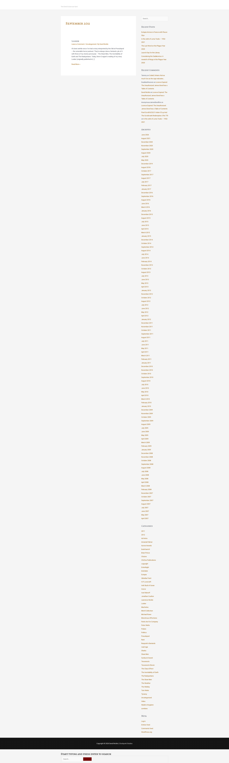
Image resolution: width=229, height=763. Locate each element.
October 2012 (146, 298)
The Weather (145, 683)
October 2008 (146, 460)
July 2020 (144, 156)
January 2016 (146, 211)
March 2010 (145, 399)
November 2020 (147, 146)
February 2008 (146, 489)
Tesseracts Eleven (148, 665)
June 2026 (145, 135)
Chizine (144, 556)
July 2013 (144, 276)
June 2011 (145, 345)
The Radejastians (147, 676)
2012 (143, 535)
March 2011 (145, 356)
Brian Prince (145, 553)
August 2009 (145, 424)
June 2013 (145, 279)
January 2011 (146, 363)
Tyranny (144, 694)
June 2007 (145, 511)
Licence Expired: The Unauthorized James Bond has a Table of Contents (154, 85)
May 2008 (144, 479)
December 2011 (147, 323)
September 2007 (147, 500)
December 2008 (147, 453)
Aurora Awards (146, 546)
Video (143, 701)
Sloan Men (145, 654)
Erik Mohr (144, 571)
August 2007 (145, 504)
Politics (144, 632)
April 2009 (144, 439)
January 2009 (146, 450)
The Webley (145, 687)
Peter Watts (145, 625)
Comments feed (147, 728)
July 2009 (144, 428)
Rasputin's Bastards (148, 643)
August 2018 (145, 167)
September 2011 (147, 334)
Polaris (143, 629)
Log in (143, 721)
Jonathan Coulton (147, 596)
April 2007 (144, 518)
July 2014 (144, 254)
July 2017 (144, 182)
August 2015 (145, 218)
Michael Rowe (146, 614)
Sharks (143, 651)
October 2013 (146, 269)
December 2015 (147, 214)
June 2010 (145, 388)
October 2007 (146, 497)
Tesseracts (145, 661)
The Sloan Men (146, 680)
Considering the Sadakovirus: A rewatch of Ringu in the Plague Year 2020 (153, 59)
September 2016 (147, 196)
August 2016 (145, 200)
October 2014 (146, 243)
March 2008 (145, 486)
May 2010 (144, 392)
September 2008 (147, 464)
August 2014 (145, 251)
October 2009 (146, 417)
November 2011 (147, 327)
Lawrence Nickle (147, 600)
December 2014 (147, 240)
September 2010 (147, 377)
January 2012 (146, 319)
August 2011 (145, 337)
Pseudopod (145, 636)
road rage (144, 647)
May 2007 (144, 515)
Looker (75, 41)
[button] (166, 4)
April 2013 (144, 287)
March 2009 (145, 442)
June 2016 (145, 203)
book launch (145, 549)
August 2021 (145, 138)
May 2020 (144, 160)
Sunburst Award (147, 658)
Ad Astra (144, 538)
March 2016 (145, 207)
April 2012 (144, 316)
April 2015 (144, 229)
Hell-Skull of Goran (147, 585)
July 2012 (144, 305)
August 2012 (145, 301)
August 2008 (145, 468)
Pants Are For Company (149, 622)
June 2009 (145, 431)
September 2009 (147, 421)
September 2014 (147, 247)
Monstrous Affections (149, 618)
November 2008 (147, 457)
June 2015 (145, 225)
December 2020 (147, 142)
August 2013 (145, 272)
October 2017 (146, 171)
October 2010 (146, 374)
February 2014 (146, 261)
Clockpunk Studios (125, 743)
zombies (144, 708)
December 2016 (147, 193)
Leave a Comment (78, 44)
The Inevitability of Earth (149, 672)
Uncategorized (91, 44)
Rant (143, 640)
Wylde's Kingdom (147, 705)
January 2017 (146, 189)
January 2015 (146, 236)
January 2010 (146, 406)
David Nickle (71, 3)
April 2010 (144, 395)
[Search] (87, 759)
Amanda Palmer (147, 542)
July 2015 (144, 222)
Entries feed (145, 725)
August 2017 (145, 178)
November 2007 (147, 493)
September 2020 (147, 149)
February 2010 (146, 403)
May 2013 (144, 283)
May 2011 (144, 348)
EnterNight (145, 567)
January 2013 (146, 290)
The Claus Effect (147, 669)
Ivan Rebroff (145, 593)
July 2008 (144, 471)
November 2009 (147, 413)
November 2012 (147, 294)
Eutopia (144, 574)
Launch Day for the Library (150, 53)
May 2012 (144, 312)
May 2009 (144, 435)
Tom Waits (145, 690)
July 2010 (144, 384)
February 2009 (146, 446)
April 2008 (144, 482)
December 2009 (147, 410)
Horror (143, 589)
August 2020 (145, 153)
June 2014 (145, 258)
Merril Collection (147, 611)
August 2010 (145, 381)
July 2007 (144, 508)
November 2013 (147, 265)
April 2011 (144, 352)
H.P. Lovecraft (146, 582)
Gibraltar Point (146, 578)
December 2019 (147, 164)
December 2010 (147, 366)
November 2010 (147, 370)
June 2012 (145, 308)
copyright (144, 564)
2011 (143, 531)
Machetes (144, 607)
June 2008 (145, 475)
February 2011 (146, 359)
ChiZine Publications (148, 560)
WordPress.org (146, 732)
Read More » (76, 64)
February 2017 (146, 185)
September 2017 (147, 175)
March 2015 (145, 232)
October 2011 (146, 330)
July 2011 (144, 341)
